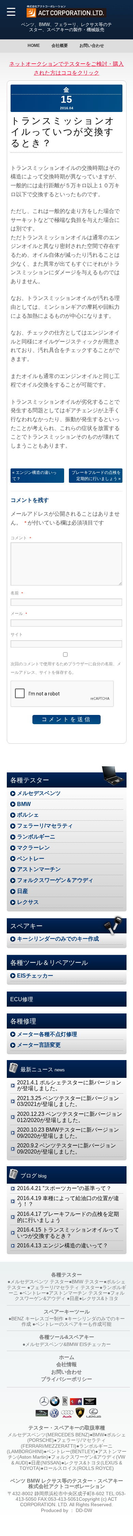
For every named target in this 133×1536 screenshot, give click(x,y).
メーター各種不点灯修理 (47, 1034)
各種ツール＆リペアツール (49, 962)
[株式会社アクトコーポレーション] (66, 15)
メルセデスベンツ (39, 793)
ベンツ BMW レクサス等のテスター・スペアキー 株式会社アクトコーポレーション (66, 1483)
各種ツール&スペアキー (66, 1337)
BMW (24, 804)
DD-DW (84, 1510)
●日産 (73, 1298)
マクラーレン (33, 848)
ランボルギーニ (36, 837)
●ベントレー (32, 1293)
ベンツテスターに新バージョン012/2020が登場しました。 (69, 1117)
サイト (17, 634)
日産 (22, 891)
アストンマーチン (39, 869)
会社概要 (59, 45)
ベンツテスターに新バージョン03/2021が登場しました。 (68, 1101)
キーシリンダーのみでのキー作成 (58, 939)
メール (19, 613)
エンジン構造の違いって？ (34, 475)
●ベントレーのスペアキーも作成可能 (72, 1324)
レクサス (28, 902)
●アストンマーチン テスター (76, 1293)
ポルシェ (28, 815)
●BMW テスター (86, 1281)
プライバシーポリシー (66, 1379)
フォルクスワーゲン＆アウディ (55, 880)
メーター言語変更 (39, 1045)
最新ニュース (42, 1069)
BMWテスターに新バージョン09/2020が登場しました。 (68, 1133)
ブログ (33, 1176)
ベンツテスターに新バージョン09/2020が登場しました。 (66, 1149)
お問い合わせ (91, 45)
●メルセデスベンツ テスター (38, 1281)
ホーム (66, 1357)
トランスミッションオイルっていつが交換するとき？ (68, 1233)
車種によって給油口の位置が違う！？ (68, 1201)
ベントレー (30, 858)
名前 (17, 593)
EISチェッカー (35, 976)
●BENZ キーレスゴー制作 (36, 1318)
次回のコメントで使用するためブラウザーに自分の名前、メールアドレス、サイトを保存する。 (66, 668)
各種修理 (23, 1021)
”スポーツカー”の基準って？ (64, 1188)
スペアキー (26, 926)
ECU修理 (21, 999)
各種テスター (29, 780)
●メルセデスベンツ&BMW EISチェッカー (67, 1344)
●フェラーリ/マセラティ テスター (63, 1287)
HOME (34, 45)
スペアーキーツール (67, 1311)
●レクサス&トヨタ (98, 1298)
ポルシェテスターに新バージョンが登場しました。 (69, 1086)
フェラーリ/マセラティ (45, 826)
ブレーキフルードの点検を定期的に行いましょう (96, 475)
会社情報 (66, 1364)
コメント (21, 538)
